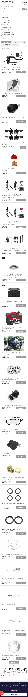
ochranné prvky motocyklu (8, 34)
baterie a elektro (6, 24)
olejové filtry (5, 17)
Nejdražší (23, 42)
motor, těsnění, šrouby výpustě (9, 30)
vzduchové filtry (6, 19)
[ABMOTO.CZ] (7, 2)
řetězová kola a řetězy (7, 27)
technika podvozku (6, 25)
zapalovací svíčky (6, 20)
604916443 (15, 4)
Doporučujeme (6, 42)
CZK (24, 4)
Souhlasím (14, 694)
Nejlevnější (15, 42)
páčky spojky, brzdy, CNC (7, 32)
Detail (23, 147)
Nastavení (14, 690)
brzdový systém (5, 22)
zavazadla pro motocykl (7, 35)
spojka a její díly (5, 29)
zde (19, 687)
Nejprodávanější (6, 44)
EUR (26, 4)
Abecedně (15, 44)
